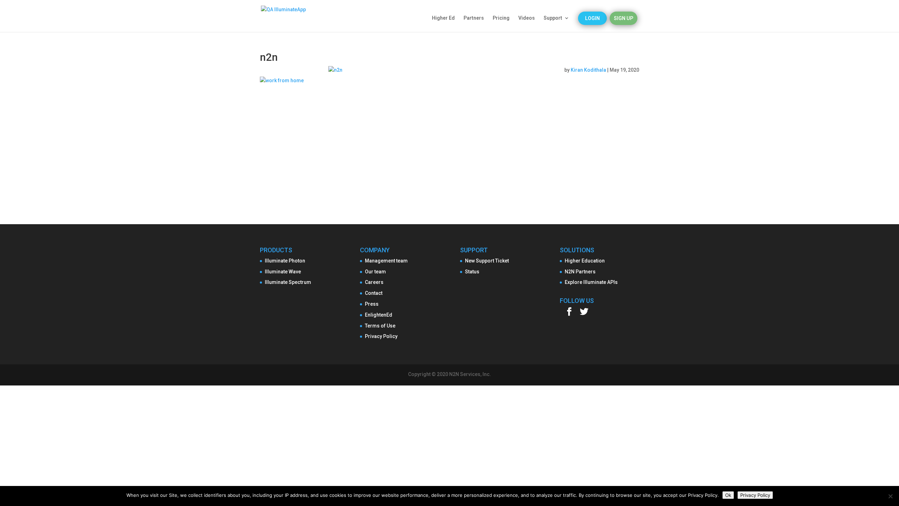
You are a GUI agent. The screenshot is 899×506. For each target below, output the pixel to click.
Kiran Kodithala (588, 70)
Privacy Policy (381, 336)
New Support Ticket (487, 261)
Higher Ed (443, 18)
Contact (373, 293)
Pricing (501, 18)
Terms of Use (380, 326)
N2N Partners (580, 271)
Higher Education (585, 261)
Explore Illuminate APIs (591, 282)
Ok (728, 495)
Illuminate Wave (283, 271)
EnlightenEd (378, 315)
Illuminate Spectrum (288, 282)
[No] (890, 496)
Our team (375, 271)
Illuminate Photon (285, 261)
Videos (526, 18)
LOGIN (592, 18)
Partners (474, 18)
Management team (386, 261)
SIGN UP (623, 18)
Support (553, 18)
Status (472, 271)
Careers (374, 282)
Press (372, 304)
